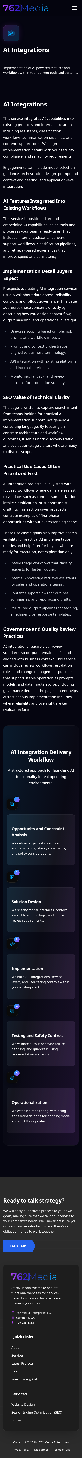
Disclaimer (41, 1449)
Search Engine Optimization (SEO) (36, 1412)
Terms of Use (61, 1449)
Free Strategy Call (24, 1379)
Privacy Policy (20, 1449)
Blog (14, 1371)
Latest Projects (22, 1363)
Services (17, 1355)
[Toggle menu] (75, 8)
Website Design (23, 1404)
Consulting (19, 1420)
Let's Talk (18, 1246)
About (15, 1347)
